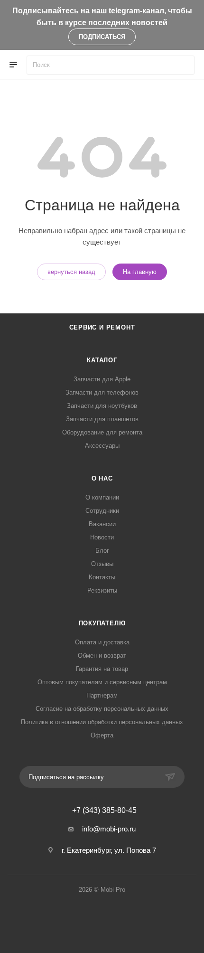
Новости (102, 537)
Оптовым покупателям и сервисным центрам (102, 682)
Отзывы (102, 563)
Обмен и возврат (102, 655)
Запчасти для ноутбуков (102, 405)
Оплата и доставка (102, 642)
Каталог (102, 360)
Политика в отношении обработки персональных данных (102, 722)
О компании (102, 497)
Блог (102, 550)
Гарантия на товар (102, 668)
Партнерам (102, 695)
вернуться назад (71, 271)
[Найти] (183, 65)
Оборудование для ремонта (102, 432)
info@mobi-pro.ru (109, 829)
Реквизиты (102, 590)
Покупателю (102, 623)
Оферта (102, 735)
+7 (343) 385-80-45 (104, 810)
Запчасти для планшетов (102, 419)
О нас (102, 478)
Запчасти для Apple (102, 379)
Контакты (102, 577)
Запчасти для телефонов (102, 392)
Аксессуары (102, 445)
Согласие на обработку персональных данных (102, 708)
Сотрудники (102, 510)
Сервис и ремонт (102, 327)
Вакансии (102, 524)
